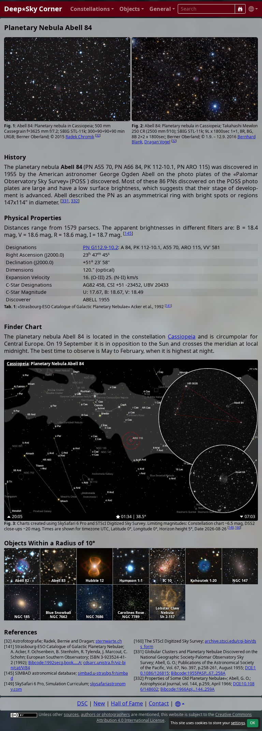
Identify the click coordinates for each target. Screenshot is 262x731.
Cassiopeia (181, 336)
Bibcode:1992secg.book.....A (54, 662)
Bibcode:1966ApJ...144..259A (187, 689)
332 (74, 201)
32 (98, 135)
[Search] (240, 9)
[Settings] (180, 704)
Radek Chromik (80, 137)
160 (237, 527)
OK (252, 722)
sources (71, 714)
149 (231, 527)
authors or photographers (105, 714)
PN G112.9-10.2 (100, 247)
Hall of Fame (127, 703)
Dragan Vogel (157, 142)
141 (168, 305)
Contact (159, 703)
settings (238, 722)
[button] (92, 9)
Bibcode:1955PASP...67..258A (198, 673)
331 (65, 201)
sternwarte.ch (109, 641)
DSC (82, 703)
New (99, 703)
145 (128, 233)
